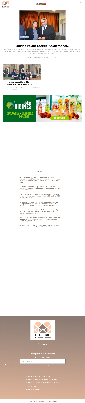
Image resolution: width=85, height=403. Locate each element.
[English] (37, 4)
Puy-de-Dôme (24, 37)
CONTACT (32, 386)
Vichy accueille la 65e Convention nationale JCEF (19, 83)
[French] (39, 4)
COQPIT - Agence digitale (48, 401)
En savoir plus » (54, 58)
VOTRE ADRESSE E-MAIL (42, 357)
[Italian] (43, 4)
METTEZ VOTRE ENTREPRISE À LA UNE (43, 383)
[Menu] (80, 3)
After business (8, 78)
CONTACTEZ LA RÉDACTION (39, 376)
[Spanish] (45, 4)
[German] (41, 4)
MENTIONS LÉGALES (36, 389)
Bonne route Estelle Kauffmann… (42, 46)
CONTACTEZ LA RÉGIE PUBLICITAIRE (42, 379)
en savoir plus (33, 213)
